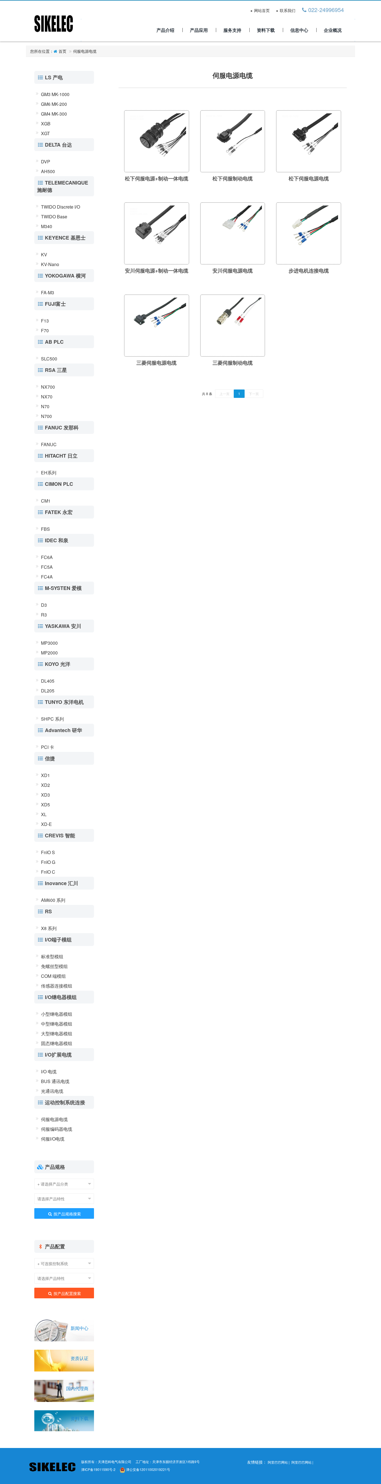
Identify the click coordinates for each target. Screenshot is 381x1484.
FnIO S (48, 852)
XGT (45, 133)
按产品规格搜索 (66, 1214)
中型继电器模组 (56, 1024)
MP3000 (49, 643)
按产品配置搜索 (66, 1293)
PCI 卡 (47, 747)
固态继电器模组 (56, 1043)
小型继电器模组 (56, 1014)
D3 (44, 605)
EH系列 (48, 472)
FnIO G (48, 862)
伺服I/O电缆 (52, 1139)
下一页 (254, 393)
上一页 (225, 393)
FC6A (47, 557)
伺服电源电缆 (85, 51)
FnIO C (48, 872)
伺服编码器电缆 (56, 1129)
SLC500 (49, 358)
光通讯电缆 (52, 1091)
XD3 (45, 795)
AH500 (48, 171)
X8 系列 (49, 928)
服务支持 (232, 30)
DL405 (47, 681)
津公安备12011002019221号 (148, 1469)
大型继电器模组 (56, 1033)
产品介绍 (165, 30)
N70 (45, 406)
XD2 (45, 785)
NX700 (48, 387)
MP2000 (49, 652)
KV (44, 254)
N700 (46, 416)
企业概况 (333, 30)
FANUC (49, 444)
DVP (45, 161)
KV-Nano (50, 264)
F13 (45, 320)
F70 (45, 330)
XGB (45, 123)
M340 (46, 226)
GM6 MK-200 (54, 104)
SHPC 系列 (52, 719)
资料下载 (266, 30)
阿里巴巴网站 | (279, 1462)
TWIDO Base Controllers (54, 217)
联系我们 (287, 11)
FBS (45, 529)
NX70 (46, 396)
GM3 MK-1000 (55, 94)
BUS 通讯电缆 (55, 1081)
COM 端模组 (53, 976)
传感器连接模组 (56, 986)
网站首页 (262, 11)
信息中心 (299, 30)
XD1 (45, 775)
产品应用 (199, 30)
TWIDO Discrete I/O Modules (60, 208)
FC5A (47, 567)
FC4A (47, 576)
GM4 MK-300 (54, 114)
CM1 (45, 501)
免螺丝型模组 (54, 966)
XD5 (45, 804)
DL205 (47, 690)
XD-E (46, 824)
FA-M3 (47, 292)
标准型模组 (52, 956)
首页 (62, 51)
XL (44, 814)
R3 (44, 614)
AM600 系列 (53, 900)
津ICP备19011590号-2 (98, 1469)
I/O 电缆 (49, 1071)
